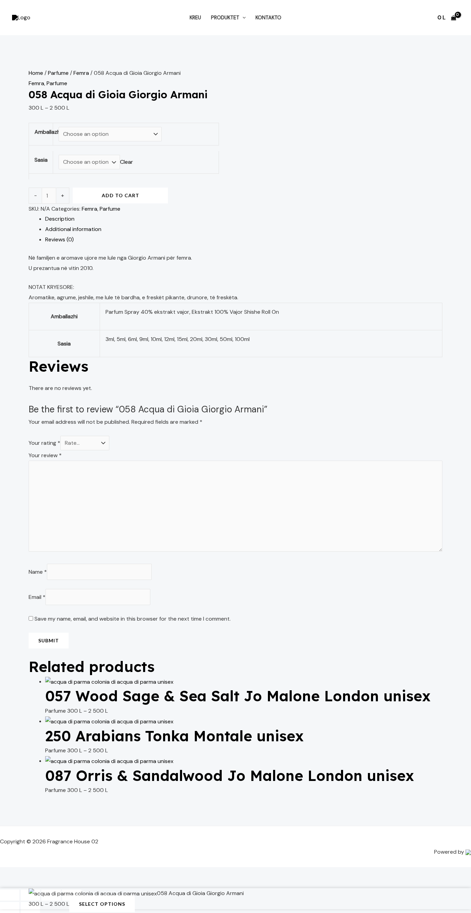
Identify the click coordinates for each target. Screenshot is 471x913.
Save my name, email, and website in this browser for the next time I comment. (132, 618)
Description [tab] (59, 218)
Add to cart (120, 195)
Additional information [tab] (73, 229)
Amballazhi (47, 132)
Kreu (195, 17)
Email (37, 597)
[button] (242, 17)
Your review (45, 455)
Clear (126, 161)
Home (36, 73)
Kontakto (268, 17)
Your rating (44, 443)
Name (38, 571)
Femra (81, 73)
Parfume (58, 73)
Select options (102, 904)
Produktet (225, 17)
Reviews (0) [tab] (59, 239)
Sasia (41, 159)
